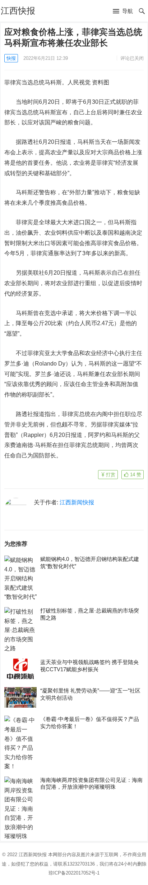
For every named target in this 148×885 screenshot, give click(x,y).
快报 (11, 58)
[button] (123, 11)
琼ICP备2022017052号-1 (74, 873)
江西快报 (18, 11)
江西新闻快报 (77, 502)
